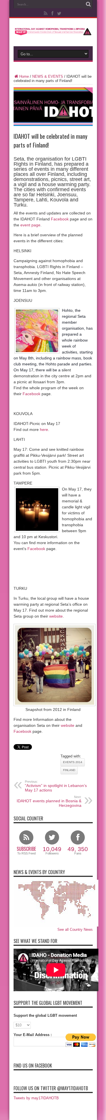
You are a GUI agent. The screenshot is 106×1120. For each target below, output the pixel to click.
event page (30, 225)
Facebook (60, 219)
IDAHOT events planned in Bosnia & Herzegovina (49, 801)
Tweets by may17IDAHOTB (36, 1098)
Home (24, 76)
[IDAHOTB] (53, 32)
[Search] (88, 4)
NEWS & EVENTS (47, 76)
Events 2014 (72, 762)
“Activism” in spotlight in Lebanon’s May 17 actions (56, 786)
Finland (69, 770)
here (44, 429)
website (56, 616)
